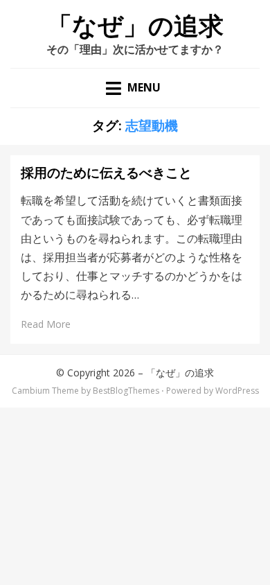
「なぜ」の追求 (135, 26)
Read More (46, 324)
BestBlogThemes (126, 390)
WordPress (237, 390)
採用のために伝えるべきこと (106, 173)
